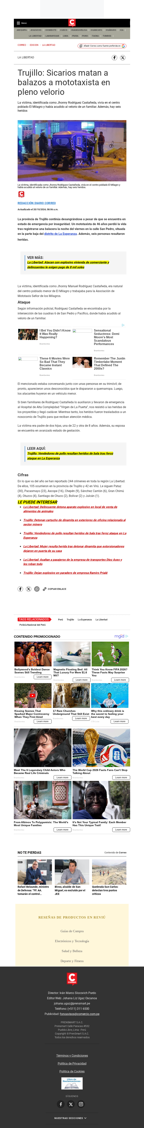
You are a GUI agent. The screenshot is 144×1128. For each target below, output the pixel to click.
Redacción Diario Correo (37, 203)
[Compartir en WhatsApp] (37, 589)
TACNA (95, 36)
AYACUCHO (36, 30)
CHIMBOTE (50, 30)
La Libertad (26, 57)
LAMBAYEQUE (52, 36)
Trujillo (70, 619)
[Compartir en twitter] (122, 57)
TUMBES (107, 36)
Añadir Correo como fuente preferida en (102, 46)
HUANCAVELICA (79, 30)
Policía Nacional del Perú (33, 625)
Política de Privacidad (72, 1063)
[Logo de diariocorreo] (72, 23)
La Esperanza (85, 619)
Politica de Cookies (72, 1071)
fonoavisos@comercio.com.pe (79, 1014)
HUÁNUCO (111, 30)
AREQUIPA (22, 30)
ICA (121, 30)
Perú (60, 619)
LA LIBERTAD (35, 36)
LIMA (65, 36)
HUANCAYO (96, 30)
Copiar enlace (57, 589)
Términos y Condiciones (72, 1055)
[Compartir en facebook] (114, 57)
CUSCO (63, 30)
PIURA (75, 36)
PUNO (85, 36)
